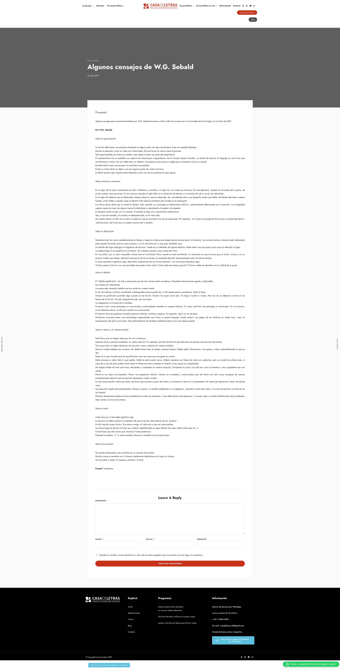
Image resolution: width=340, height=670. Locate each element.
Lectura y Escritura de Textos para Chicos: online (177, 623)
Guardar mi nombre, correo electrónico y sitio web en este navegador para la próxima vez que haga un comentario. (151, 555)
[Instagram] (247, 6)
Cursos (130, 619)
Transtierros (108, 468)
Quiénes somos (134, 613)
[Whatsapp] (254, 6)
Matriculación (225, 5)
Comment (100, 500)
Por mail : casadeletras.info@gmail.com (228, 625)
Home (130, 606)
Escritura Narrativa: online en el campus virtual (176, 616)
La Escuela (86, 5)
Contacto (237, 5)
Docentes (100, 5)
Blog (129, 625)
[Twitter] (250, 6)
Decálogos (93, 61)
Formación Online (114, 5)
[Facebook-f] (243, 6)
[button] (311, 664)
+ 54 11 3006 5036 (220, 619)
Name (98, 539)
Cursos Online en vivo (205, 5)
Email (149, 539)
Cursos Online (186, 5)
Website (202, 539)
